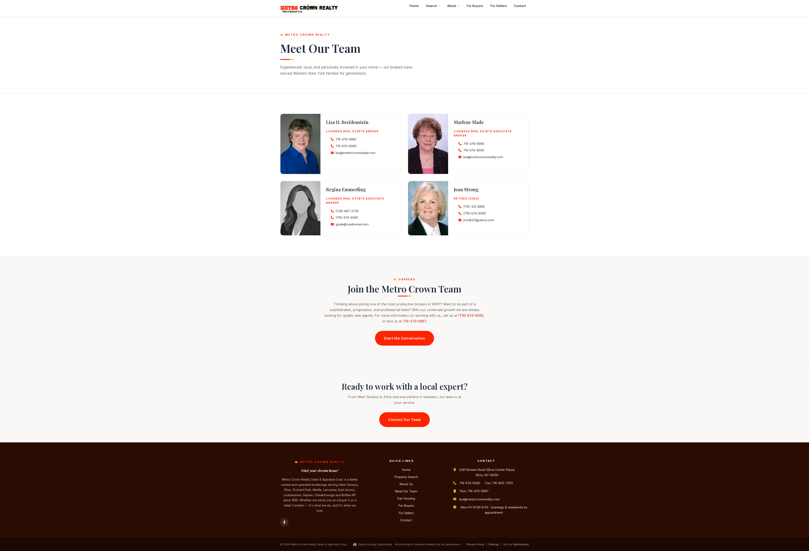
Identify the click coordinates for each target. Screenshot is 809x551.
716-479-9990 (473, 143)
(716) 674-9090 (347, 217)
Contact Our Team (404, 420)
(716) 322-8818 (474, 206)
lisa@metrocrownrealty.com (355, 153)
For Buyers (475, 6)
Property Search (406, 477)
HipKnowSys (521, 544)
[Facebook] (284, 522)
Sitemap (494, 544)
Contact (520, 6)
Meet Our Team (406, 491)
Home (414, 6)
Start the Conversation (404, 338)
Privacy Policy (475, 544)
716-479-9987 (346, 139)
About (451, 6)
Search (431, 6)
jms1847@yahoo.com (478, 220)
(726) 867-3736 (347, 211)
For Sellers (498, 6)
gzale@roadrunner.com (352, 224)
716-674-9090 (346, 146)
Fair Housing (406, 498)
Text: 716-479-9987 (474, 491)
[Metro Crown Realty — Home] (309, 8)
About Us (406, 484)
